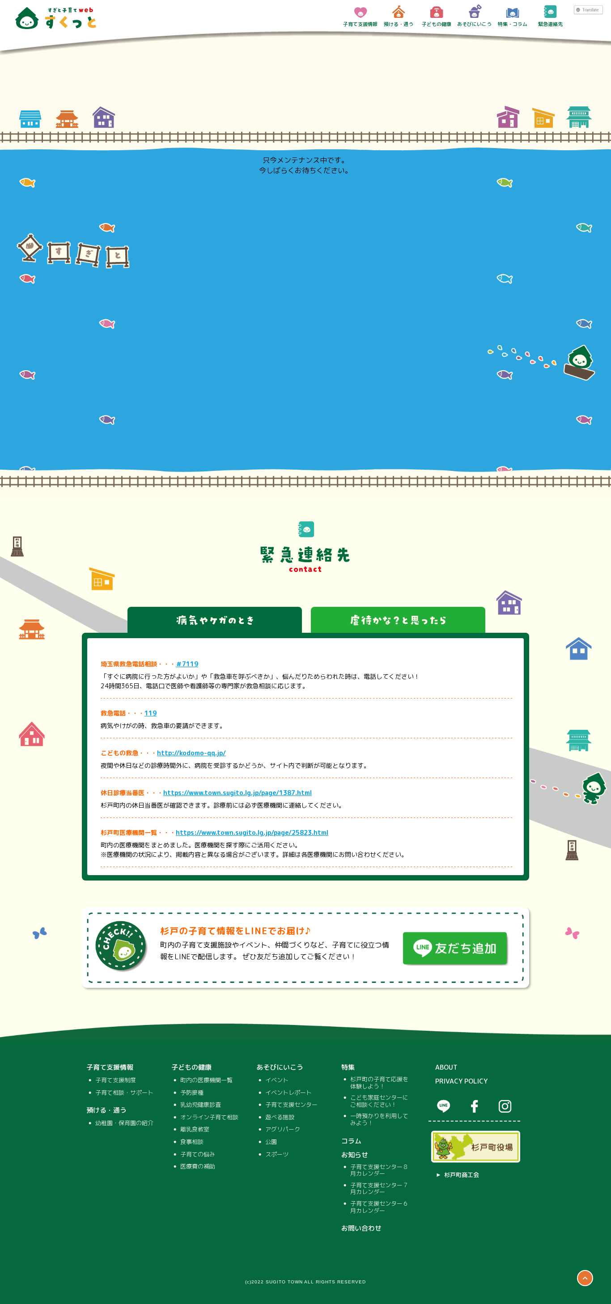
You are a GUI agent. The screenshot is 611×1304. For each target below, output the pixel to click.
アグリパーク (282, 1129)
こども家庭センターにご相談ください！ (379, 1101)
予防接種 (192, 1093)
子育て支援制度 (115, 1080)
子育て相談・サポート (124, 1093)
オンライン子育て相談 (209, 1117)
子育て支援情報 (360, 24)
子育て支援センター (291, 1105)
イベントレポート (288, 1093)
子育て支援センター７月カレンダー (379, 1189)
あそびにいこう (474, 24)
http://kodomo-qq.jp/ (191, 753)
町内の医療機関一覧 (206, 1080)
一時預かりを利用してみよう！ (379, 1119)
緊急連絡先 (550, 24)
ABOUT (446, 1067)
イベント (277, 1080)
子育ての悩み (197, 1154)
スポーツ (277, 1154)
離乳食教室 (194, 1129)
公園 (271, 1142)
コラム (351, 1141)
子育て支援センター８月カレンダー (379, 1170)
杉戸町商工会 (461, 1175)
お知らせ (354, 1155)
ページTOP (585, 1278)
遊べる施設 (279, 1117)
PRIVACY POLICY (461, 1081)
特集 (348, 1067)
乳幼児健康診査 (200, 1105)
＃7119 (187, 664)
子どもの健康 (436, 24)
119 (150, 713)
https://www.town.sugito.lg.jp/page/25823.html (252, 832)
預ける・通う (398, 24)
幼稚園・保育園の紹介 (124, 1123)
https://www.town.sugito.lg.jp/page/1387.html (237, 792)
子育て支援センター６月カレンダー (379, 1207)
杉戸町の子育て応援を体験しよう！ (379, 1083)
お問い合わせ (361, 1228)
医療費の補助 (197, 1166)
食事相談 (192, 1142)
